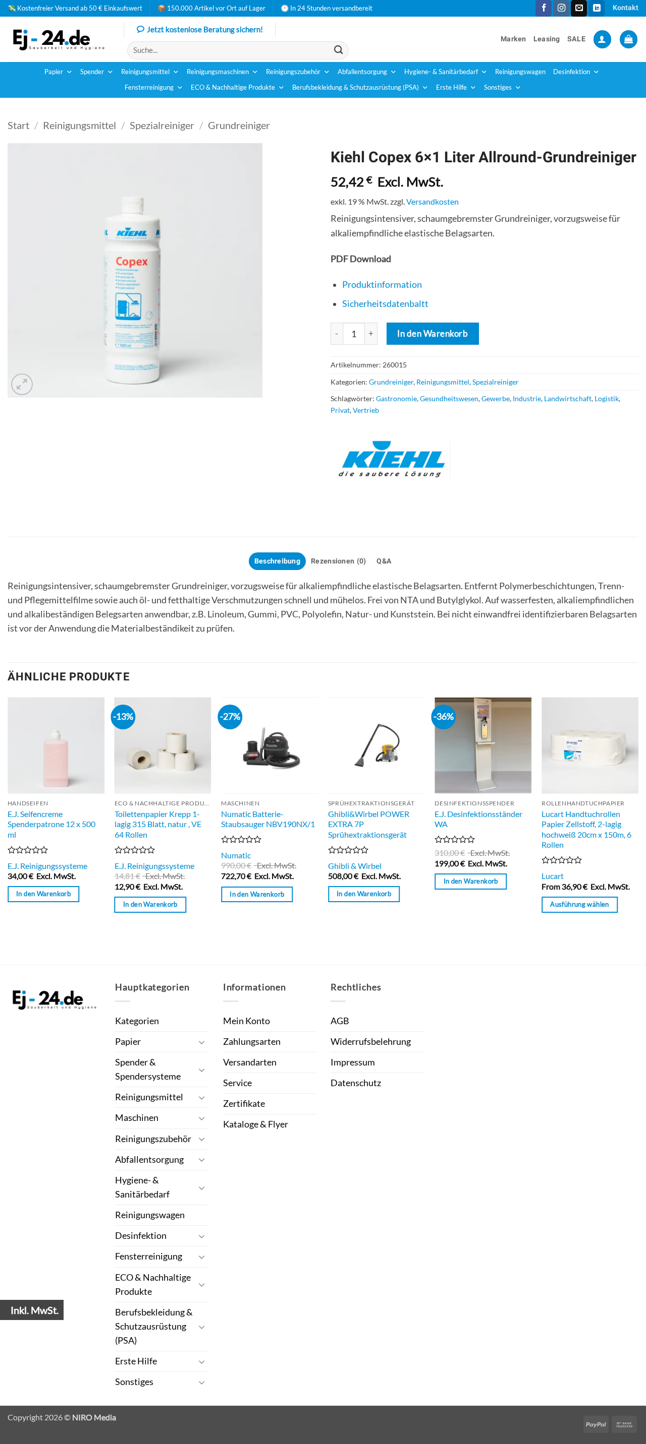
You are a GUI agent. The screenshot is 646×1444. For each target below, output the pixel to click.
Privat (340, 410)
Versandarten (250, 1062)
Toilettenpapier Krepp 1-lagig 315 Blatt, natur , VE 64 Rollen (158, 824)
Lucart (553, 876)
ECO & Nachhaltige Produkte (233, 87)
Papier (53, 72)
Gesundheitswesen (449, 398)
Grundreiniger (239, 125)
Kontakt (625, 8)
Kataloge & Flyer (255, 1124)
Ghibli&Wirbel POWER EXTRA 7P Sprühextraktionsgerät (368, 824)
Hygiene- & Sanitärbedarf (441, 72)
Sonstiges (498, 87)
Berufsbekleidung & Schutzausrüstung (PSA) (355, 87)
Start (18, 125)
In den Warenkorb (432, 333)
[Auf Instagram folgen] (561, 8)
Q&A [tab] (384, 561)
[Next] (637, 830)
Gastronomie (396, 398)
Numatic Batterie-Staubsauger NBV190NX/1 (268, 819)
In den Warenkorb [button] (43, 894)
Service (237, 1083)
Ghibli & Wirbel (355, 865)
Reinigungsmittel (145, 72)
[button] (602, 39)
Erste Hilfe (451, 87)
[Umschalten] (202, 1042)
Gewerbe (495, 398)
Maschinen (136, 1117)
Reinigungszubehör (293, 72)
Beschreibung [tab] (277, 561)
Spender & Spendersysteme (148, 1069)
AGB (340, 1021)
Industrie (527, 398)
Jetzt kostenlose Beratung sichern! (205, 29)
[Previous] (8, 830)
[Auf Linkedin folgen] (596, 8)
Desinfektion (571, 72)
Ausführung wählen (579, 904)
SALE (576, 39)
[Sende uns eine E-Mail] (579, 8)
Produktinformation (382, 284)
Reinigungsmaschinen (218, 72)
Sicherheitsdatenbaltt (385, 303)
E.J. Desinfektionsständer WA (478, 819)
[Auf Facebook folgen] (543, 8)
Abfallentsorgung (362, 72)
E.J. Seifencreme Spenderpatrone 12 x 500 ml (51, 824)
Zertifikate (244, 1103)
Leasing (546, 39)
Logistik (607, 398)
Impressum (353, 1062)
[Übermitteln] (338, 50)
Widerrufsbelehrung (371, 1041)
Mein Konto (246, 1021)
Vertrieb (366, 410)
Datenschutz (356, 1083)
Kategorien (137, 1021)
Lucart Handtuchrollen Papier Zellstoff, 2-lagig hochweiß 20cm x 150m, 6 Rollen (586, 829)
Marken (513, 39)
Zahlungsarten (252, 1041)
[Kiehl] (394, 459)
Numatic (236, 855)
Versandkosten (432, 201)
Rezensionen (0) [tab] (338, 561)
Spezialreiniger (162, 125)
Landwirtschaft (567, 398)
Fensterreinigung (149, 87)
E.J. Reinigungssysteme (47, 865)
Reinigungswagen (520, 72)
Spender (92, 72)
